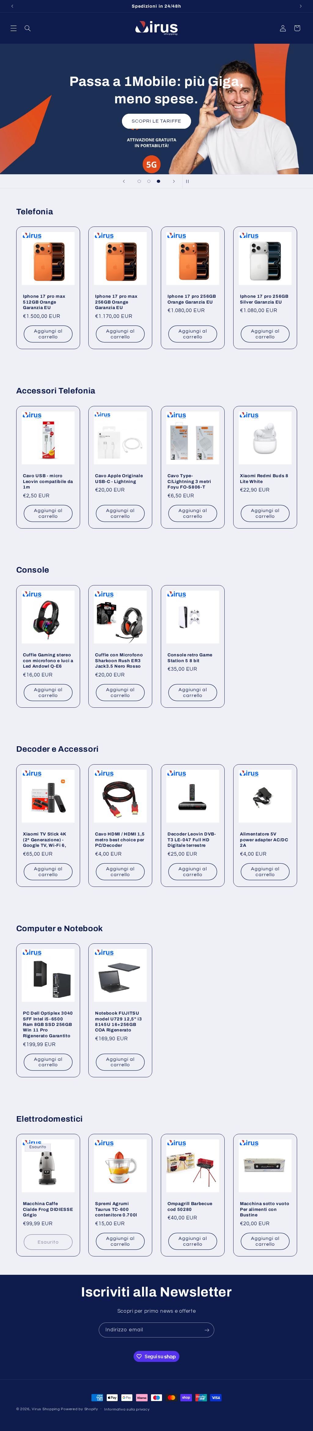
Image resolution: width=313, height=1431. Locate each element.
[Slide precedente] (124, 181)
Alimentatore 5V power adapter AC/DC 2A (264, 840)
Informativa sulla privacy (126, 1409)
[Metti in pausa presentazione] (189, 181)
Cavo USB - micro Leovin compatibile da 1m (48, 481)
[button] (13, 28)
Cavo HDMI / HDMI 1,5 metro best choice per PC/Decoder (120, 840)
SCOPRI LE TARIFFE (157, 121)
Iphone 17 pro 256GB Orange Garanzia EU (192, 299)
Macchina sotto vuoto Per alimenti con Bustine (264, 1209)
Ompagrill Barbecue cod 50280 (190, 1206)
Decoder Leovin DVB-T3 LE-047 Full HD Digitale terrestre (192, 840)
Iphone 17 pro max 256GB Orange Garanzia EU (116, 302)
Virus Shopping (46, 1409)
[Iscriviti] (207, 1329)
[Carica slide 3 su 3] (159, 181)
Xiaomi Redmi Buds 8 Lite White (264, 478)
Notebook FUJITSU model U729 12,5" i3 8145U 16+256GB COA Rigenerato (118, 1021)
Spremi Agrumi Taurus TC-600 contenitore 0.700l (116, 1209)
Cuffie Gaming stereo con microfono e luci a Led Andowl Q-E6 (48, 660)
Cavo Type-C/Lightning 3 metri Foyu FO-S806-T (189, 481)
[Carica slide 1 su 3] (139, 181)
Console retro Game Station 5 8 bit (190, 657)
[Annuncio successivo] (300, 6)
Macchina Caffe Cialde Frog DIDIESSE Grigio (48, 1209)
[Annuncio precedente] (12, 6)
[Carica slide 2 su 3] (149, 181)
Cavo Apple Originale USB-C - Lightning (119, 478)
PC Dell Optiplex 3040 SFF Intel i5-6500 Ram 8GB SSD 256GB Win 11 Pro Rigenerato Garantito (48, 1024)
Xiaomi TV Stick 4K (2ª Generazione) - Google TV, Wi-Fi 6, (44, 840)
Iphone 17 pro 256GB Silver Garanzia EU (264, 299)
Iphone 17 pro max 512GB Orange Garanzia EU (44, 302)
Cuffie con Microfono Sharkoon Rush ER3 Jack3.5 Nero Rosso (119, 660)
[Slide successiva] (174, 181)
